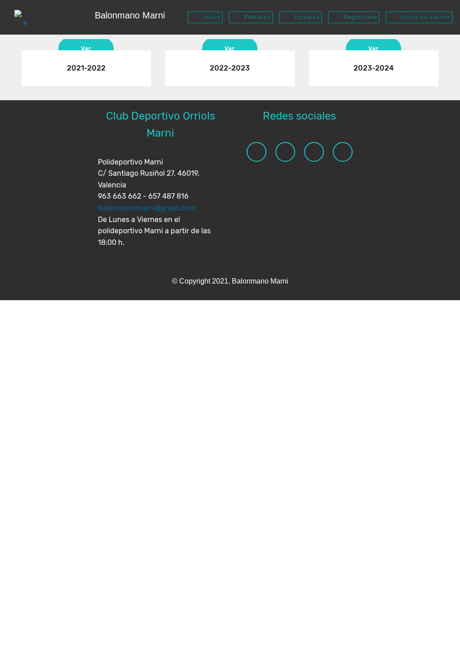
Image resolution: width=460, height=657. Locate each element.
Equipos (306, 16)
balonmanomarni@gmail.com (146, 208)
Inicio (211, 16)
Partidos (256, 16)
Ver (86, 48)
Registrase (359, 16)
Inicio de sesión (424, 16)
